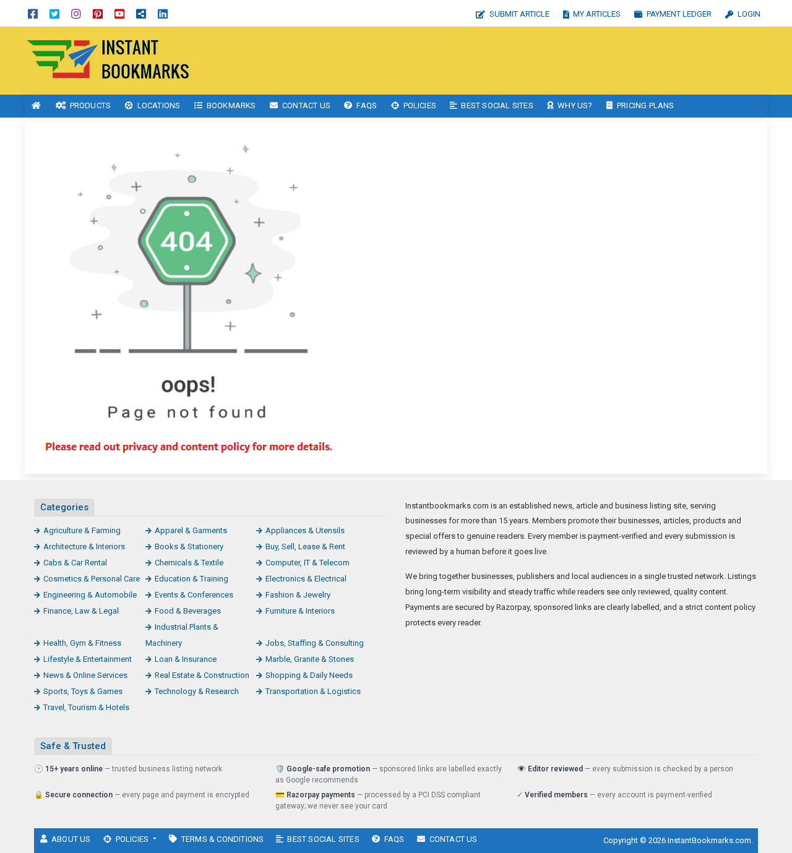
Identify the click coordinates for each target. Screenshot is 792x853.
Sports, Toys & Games (83, 691)
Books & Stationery (189, 546)
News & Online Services (85, 675)
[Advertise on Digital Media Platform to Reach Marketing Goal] (108, 59)
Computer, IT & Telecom (307, 562)
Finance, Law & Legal (81, 610)
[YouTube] (119, 13)
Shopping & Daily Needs (309, 675)
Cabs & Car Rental (75, 562)
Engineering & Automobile (90, 594)
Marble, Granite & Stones (309, 659)
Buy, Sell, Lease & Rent (305, 546)
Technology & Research (197, 691)
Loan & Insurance (186, 659)
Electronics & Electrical (305, 578)
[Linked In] (163, 13)
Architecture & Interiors (84, 546)
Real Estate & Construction (202, 675)
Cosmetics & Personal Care (91, 578)
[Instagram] (76, 13)
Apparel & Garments (191, 530)
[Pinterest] (98, 13)
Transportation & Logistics (313, 691)
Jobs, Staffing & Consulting (314, 643)
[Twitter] (54, 13)
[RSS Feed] (141, 13)
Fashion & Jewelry (297, 594)
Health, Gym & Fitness (82, 643)
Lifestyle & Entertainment (87, 659)
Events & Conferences (194, 594)
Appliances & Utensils (305, 530)
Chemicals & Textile (189, 562)
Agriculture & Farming (82, 530)
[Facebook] (33, 13)
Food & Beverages (188, 610)
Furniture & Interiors (300, 610)
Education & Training (191, 578)
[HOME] (36, 106)
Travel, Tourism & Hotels (86, 707)
